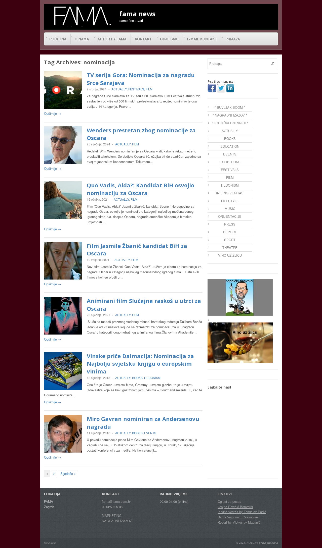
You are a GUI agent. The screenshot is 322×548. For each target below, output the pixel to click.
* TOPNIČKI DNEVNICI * (230, 123)
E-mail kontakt (202, 38)
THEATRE (229, 247)
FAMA (250, 542)
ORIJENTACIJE (230, 216)
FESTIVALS (136, 89)
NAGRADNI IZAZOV (117, 520)
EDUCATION (229, 146)
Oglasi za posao (229, 501)
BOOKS (137, 377)
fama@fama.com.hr (116, 501)
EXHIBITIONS (229, 161)
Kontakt (143, 38)
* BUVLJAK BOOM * (230, 107)
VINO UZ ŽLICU (230, 255)
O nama (82, 38)
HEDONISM (152, 377)
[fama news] (81, 16)
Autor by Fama (112, 38)
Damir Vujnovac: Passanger (238, 517)
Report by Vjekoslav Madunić (239, 522)
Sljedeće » (68, 473)
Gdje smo (169, 38)
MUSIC (230, 208)
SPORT (229, 239)
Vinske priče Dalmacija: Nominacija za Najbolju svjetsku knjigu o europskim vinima (140, 363)
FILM (149, 89)
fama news (50, 542)
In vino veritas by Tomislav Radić (242, 511)
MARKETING (112, 515)
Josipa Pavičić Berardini (235, 506)
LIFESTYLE (230, 200)
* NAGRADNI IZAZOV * (230, 115)
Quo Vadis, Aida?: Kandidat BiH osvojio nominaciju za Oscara (140, 189)
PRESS (229, 224)
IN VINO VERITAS (230, 193)
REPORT (230, 232)
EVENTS (150, 433)
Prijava (232, 38)
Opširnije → (52, 113)
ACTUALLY (119, 89)
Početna (57, 38)
